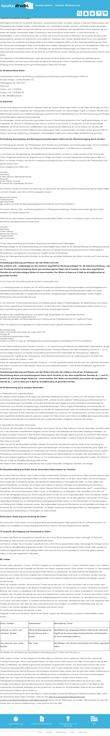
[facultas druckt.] (17, 5)
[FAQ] (99, 13)
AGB (72, 732)
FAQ (40, 732)
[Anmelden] (92, 13)
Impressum (82, 732)
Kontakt (49, 732)
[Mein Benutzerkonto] (86, 13)
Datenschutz (61, 732)
